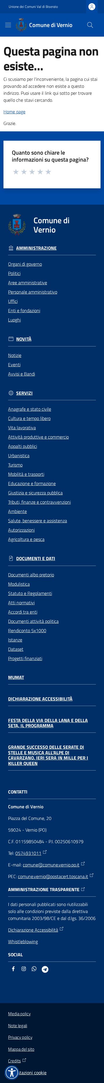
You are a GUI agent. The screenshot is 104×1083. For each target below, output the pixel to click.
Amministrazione (36, 248)
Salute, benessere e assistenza (37, 520)
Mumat (16, 677)
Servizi (24, 393)
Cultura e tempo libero (29, 418)
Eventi (14, 364)
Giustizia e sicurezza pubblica (35, 492)
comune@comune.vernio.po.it (51, 864)
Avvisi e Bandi (21, 373)
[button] (90, 25)
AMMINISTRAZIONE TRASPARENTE (43, 889)
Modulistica (19, 583)
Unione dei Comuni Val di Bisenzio (33, 6)
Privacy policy (20, 1037)
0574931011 (28, 853)
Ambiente (17, 511)
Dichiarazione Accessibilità (40, 699)
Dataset (15, 649)
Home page (14, 111)
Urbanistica (18, 455)
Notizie (14, 355)
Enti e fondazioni (24, 310)
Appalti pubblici (22, 446)
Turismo (15, 464)
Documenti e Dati (35, 558)
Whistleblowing (23, 941)
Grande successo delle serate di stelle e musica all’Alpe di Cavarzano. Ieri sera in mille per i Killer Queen (48, 755)
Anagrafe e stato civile (29, 408)
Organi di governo (25, 263)
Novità (23, 339)
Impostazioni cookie (27, 1072)
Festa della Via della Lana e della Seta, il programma (48, 723)
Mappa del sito (21, 1049)
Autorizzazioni (21, 529)
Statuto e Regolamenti (30, 593)
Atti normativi (21, 602)
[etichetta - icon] (16, 171)
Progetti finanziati (25, 658)
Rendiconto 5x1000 (27, 630)
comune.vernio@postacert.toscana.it (53, 876)
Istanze (15, 639)
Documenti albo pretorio (31, 574)
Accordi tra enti (22, 611)
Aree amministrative (27, 282)
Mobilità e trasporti (26, 474)
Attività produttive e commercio (38, 436)
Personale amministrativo (32, 291)
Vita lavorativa (22, 427)
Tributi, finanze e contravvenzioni (39, 501)
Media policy (19, 1013)
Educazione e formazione (32, 483)
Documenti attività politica (33, 621)
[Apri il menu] (8, 25)
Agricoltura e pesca (26, 539)
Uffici (13, 301)
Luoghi (14, 319)
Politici (14, 273)
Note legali (17, 1025)
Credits (14, 1061)
